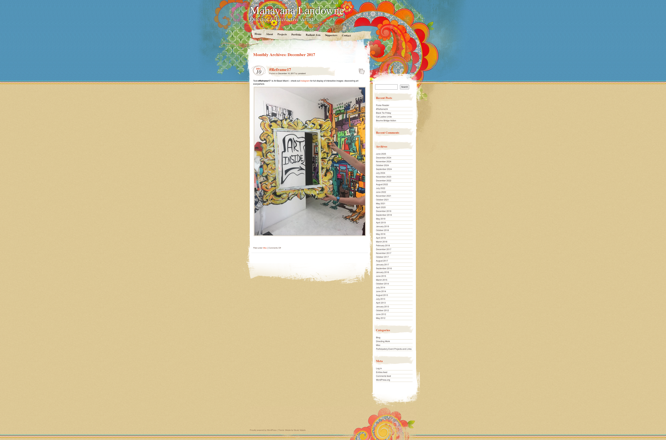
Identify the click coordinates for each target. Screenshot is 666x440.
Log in (379, 368)
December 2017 (383, 249)
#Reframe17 (280, 69)
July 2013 (380, 298)
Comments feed (383, 375)
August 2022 (382, 184)
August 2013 (382, 295)
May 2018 (380, 233)
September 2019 (384, 214)
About (269, 34)
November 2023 (383, 176)
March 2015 (381, 279)
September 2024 (384, 168)
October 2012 (382, 310)
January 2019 (382, 226)
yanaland (302, 73)
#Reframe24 (382, 108)
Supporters (331, 35)
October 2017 (382, 256)
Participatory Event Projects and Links (394, 348)
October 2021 (382, 199)
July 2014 (380, 287)
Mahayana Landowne (297, 9)
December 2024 (383, 157)
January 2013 (382, 306)
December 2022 (383, 180)
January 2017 (382, 264)
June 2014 (381, 291)
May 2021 (380, 203)
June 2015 (381, 275)
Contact (346, 35)
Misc (265, 247)
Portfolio (296, 34)
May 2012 (380, 317)
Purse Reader (382, 105)
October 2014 (382, 283)
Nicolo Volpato (300, 430)
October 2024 (382, 165)
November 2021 (383, 195)
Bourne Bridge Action (386, 120)
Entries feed (381, 372)
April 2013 (381, 302)
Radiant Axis (313, 35)
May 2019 (380, 218)
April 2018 (381, 237)
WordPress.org (383, 379)
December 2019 (383, 210)
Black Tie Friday (383, 112)
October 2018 (382, 230)
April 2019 (381, 222)
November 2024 (383, 161)
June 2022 (381, 191)
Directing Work (383, 341)
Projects (282, 34)
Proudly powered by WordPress (263, 430)
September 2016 (384, 268)
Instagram (305, 80)
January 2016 (382, 272)
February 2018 (383, 245)
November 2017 (383, 253)
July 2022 (380, 188)
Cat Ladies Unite (384, 116)
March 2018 (381, 241)
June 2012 (381, 314)
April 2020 (381, 207)
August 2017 (382, 260)
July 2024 (380, 172)
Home (257, 34)
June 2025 (381, 153)
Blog (378, 337)
